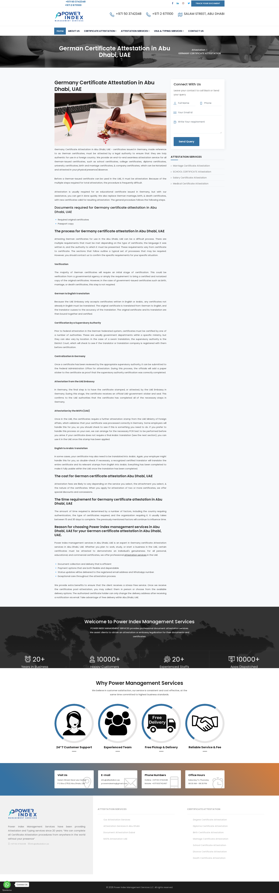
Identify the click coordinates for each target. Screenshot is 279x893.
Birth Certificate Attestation (208, 832)
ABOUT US (74, 31)
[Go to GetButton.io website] (7, 890)
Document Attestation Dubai (119, 832)
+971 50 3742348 (75, 1)
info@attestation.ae (39, 843)
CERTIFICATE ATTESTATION (99, 31)
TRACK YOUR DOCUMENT (208, 3)
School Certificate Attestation (209, 845)
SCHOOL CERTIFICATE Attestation (192, 171)
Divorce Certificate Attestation (210, 851)
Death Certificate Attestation (209, 857)
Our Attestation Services (116, 819)
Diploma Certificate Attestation (210, 826)
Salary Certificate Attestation (190, 177)
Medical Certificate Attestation (190, 183)
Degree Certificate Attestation (210, 819)
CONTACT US (196, 31)
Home (60, 31)
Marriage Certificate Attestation (191, 165)
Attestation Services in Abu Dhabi (121, 826)
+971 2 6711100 (73, 5)
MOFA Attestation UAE (115, 838)
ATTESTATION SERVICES (134, 31)
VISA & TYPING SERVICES (168, 31)
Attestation (198, 50)
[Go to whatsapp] (7, 884)
